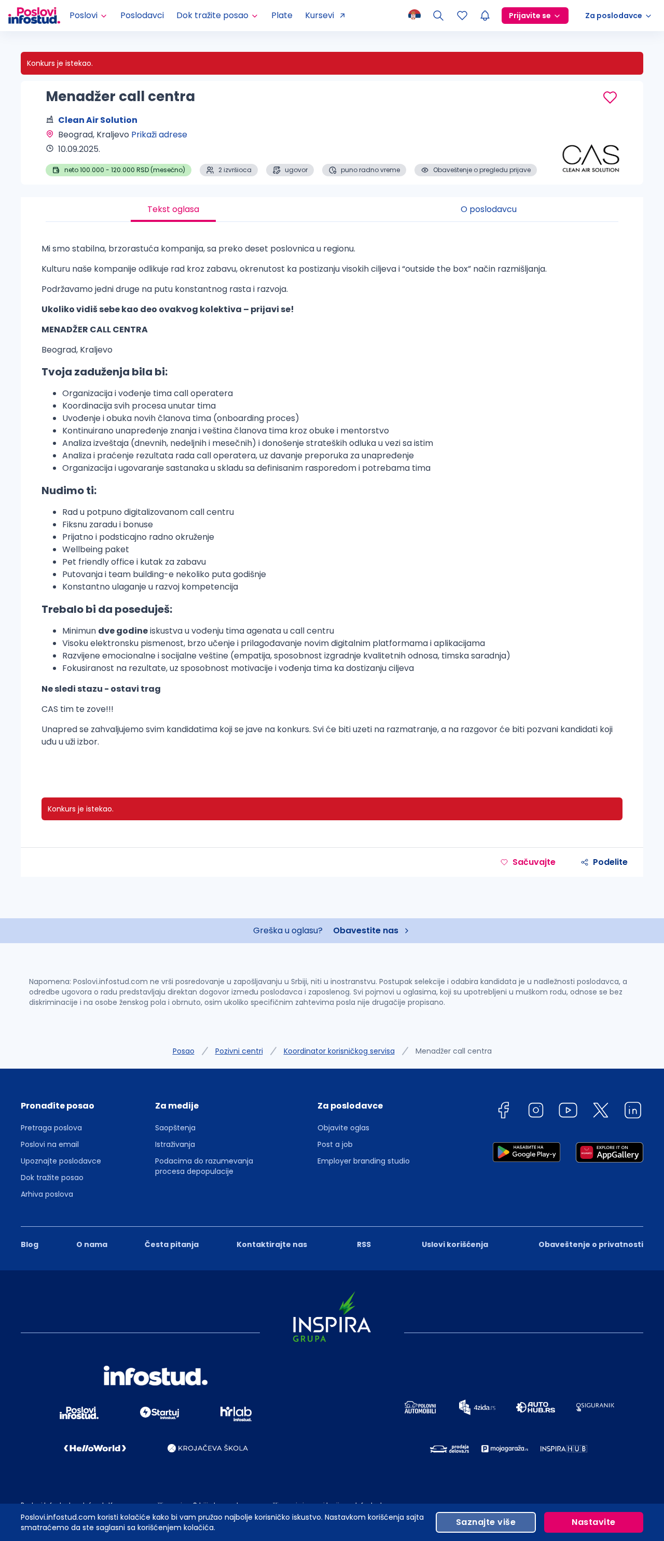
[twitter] (600, 1112)
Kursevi (319, 15)
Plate (282, 15)
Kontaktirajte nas (272, 1244)
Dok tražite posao (52, 1177)
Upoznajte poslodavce (61, 1161)
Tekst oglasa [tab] (173, 209)
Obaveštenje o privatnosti (590, 1244)
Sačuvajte (534, 862)
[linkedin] (632, 1112)
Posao (184, 1051)
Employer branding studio (363, 1161)
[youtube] (568, 1112)
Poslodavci (142, 15)
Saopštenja (175, 1128)
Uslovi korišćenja (455, 1244)
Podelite (610, 862)
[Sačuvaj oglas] (610, 97)
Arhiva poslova (47, 1194)
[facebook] (503, 1112)
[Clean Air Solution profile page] (591, 150)
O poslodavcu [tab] (489, 209)
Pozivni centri (239, 1051)
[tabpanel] (332, 499)
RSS (364, 1244)
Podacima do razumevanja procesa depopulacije (204, 1166)
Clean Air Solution (97, 120)
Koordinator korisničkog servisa (339, 1051)
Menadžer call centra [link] (454, 1051)
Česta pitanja (172, 1244)
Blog (29, 1244)
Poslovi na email (50, 1144)
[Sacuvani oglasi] (462, 15)
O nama (91, 1244)
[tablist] (332, 209)
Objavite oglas (343, 1128)
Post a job (335, 1144)
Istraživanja (175, 1144)
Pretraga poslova (51, 1128)
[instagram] (535, 1112)
